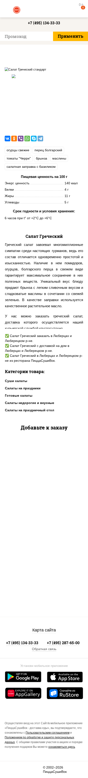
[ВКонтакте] (7, 138)
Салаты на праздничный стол (29, 410)
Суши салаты (16, 381)
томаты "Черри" (19, 158)
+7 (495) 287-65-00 (63, 642)
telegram (37, 769)
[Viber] (20, 138)
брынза (41, 158)
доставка (12, 322)
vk (11, 769)
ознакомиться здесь (61, 747)
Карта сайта (44, 630)
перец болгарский (48, 150)
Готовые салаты (18, 395)
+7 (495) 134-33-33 (44, 22)
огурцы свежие (18, 150)
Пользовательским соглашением (47, 732)
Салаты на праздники (23, 388)
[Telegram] (40, 138)
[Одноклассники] (14, 138)
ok (24, 769)
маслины (59, 158)
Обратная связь (44, 649)
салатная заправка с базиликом (31, 166)
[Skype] (34, 138)
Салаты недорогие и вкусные (29, 403)
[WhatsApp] (27, 138)
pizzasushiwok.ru (44, 9)
